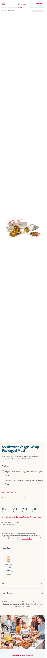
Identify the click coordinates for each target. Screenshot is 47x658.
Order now (39, 4)
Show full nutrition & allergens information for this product (21, 517)
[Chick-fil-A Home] (22, 7)
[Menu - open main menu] (3, 4)
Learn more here (27, 539)
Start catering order (9, 492)
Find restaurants (9, 11)
